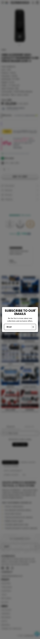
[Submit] (33, 327)
